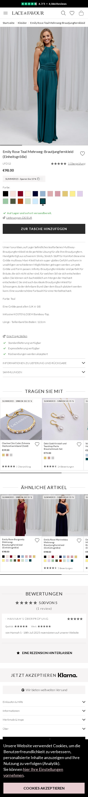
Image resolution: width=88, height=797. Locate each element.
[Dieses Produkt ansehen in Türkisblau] (43, 201)
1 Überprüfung (76, 163)
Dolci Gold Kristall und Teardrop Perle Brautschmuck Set (55, 446)
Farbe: (6, 187)
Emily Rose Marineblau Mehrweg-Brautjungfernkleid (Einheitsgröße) (56, 543)
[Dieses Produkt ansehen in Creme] (28, 194)
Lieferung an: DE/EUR (19, 217)
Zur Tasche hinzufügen (44, 229)
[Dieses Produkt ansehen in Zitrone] (72, 194)
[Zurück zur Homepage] (28, 13)
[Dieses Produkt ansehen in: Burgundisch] (11, 556)
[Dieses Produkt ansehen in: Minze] (11, 560)
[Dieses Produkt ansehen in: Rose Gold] (7, 455)
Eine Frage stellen (17, 336)
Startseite (8, 23)
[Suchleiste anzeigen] (63, 13)
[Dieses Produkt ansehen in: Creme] (15, 556)
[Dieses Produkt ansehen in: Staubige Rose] (30, 556)
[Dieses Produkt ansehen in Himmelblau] (35, 201)
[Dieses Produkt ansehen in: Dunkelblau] (22, 556)
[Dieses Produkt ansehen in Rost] (20, 201)
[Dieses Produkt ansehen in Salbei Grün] (28, 201)
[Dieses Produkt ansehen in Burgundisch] (20, 194)
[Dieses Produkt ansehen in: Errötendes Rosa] (7, 556)
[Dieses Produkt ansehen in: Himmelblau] (26, 560)
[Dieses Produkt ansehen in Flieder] (80, 194)
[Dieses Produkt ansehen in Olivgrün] (13, 201)
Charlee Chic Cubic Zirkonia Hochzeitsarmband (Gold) (16, 444)
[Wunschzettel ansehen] (72, 13)
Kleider (22, 23)
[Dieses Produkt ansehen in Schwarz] (5, 194)
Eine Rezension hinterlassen (46, 653)
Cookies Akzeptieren (44, 788)
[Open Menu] (5, 13)
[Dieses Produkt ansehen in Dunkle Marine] (35, 194)
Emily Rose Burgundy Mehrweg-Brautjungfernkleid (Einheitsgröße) (13, 543)
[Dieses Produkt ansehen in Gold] (65, 194)
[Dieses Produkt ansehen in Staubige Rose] (57, 194)
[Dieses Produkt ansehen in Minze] (5, 201)
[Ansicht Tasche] (81, 13)
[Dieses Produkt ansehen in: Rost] (18, 560)
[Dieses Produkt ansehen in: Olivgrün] (15, 560)
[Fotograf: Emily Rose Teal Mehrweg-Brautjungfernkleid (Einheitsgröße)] (44, 86)
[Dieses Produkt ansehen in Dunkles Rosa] (50, 194)
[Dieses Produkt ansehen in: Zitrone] (3, 560)
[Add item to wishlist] (82, 153)
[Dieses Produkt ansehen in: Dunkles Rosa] (26, 556)
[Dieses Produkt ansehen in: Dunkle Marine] (18, 556)
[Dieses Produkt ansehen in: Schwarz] (3, 556)
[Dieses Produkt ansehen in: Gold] (3, 455)
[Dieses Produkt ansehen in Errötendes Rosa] (13, 194)
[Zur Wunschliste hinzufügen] (37, 444)
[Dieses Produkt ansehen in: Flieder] (7, 560)
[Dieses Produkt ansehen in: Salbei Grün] (22, 560)
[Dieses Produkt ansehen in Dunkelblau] (43, 194)
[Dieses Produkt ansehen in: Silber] (11, 455)
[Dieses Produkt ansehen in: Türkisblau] (30, 560)
